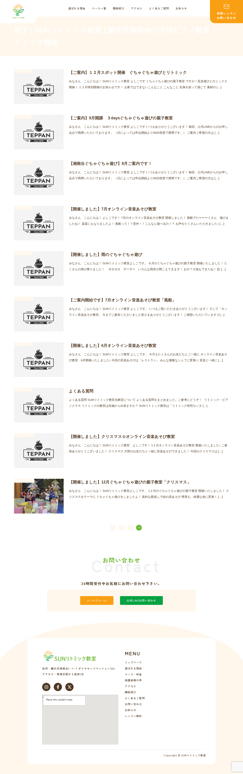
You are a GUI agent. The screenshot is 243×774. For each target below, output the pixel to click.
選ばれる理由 (133, 668)
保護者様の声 (133, 680)
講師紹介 (130, 692)
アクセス (130, 686)
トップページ (133, 662)
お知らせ (130, 710)
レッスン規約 (133, 716)
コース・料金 (133, 674)
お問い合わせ (133, 704)
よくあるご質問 (135, 698)
